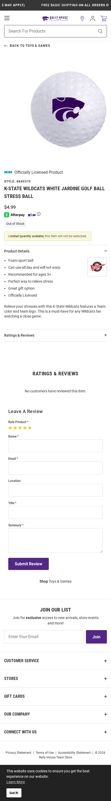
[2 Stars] (15, 428)
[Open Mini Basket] (103, 18)
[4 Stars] (25, 428)
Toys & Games (55, 581)
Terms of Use (45, 753)
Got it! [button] (14, 793)
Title (11, 503)
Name (12, 436)
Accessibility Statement (74, 753)
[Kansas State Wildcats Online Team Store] (55, 19)
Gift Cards (14, 696)
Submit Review (28, 563)
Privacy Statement (18, 753)
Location (14, 481)
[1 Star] (10, 428)
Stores (11, 678)
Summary (14, 525)
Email (12, 459)
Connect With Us (20, 731)
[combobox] (43, 31)
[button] (82, 18)
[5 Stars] (30, 428)
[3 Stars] (20, 428)
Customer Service (21, 660)
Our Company (17, 714)
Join (96, 637)
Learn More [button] (15, 782)
